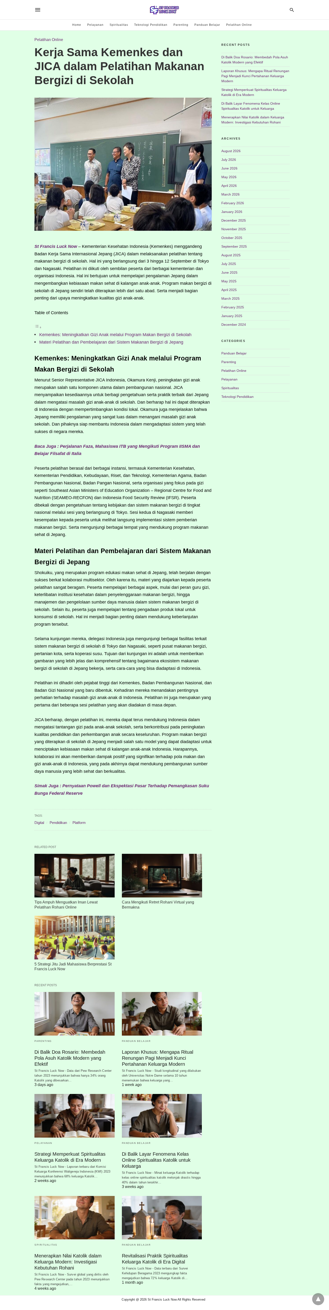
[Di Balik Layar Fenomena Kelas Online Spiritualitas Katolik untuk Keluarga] (162, 1116)
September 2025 (234, 246)
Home (76, 25)
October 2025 (231, 238)
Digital (39, 823)
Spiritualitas (119, 25)
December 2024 (233, 324)
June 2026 (229, 168)
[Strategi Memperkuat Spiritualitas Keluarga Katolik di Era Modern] (74, 1116)
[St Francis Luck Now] (164, 9)
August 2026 (231, 151)
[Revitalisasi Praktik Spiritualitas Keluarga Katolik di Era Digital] (162, 1218)
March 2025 (230, 298)
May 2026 (229, 177)
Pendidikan (58, 823)
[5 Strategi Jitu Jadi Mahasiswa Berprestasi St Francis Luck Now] (74, 937)
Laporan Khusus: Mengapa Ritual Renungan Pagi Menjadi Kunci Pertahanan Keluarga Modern (157, 1058)
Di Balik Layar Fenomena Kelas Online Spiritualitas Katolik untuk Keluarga (156, 1160)
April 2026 (229, 186)
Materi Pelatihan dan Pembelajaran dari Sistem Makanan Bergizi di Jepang (111, 342)
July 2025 (228, 264)
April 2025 (229, 290)
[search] (292, 10)
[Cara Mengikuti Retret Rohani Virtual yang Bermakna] (162, 875)
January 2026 (231, 212)
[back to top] (318, 1299)
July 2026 (228, 160)
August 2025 (231, 255)
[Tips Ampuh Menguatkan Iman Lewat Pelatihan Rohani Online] (74, 875)
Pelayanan (95, 25)
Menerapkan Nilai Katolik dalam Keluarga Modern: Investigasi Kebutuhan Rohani (68, 1261)
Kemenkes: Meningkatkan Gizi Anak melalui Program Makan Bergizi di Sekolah (115, 334)
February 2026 (232, 203)
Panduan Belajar (207, 25)
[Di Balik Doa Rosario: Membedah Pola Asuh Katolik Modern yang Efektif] (74, 1014)
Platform (79, 823)
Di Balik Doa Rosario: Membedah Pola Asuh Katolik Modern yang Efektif (69, 1058)
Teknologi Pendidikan (150, 25)
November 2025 (233, 229)
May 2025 (229, 281)
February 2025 (232, 307)
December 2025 (233, 220)
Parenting (180, 25)
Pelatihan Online (239, 25)
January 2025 (231, 316)
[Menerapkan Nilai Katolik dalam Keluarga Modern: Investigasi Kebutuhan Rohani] (74, 1218)
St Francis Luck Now (55, 246)
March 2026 (230, 194)
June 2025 (229, 272)
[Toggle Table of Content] (38, 327)
